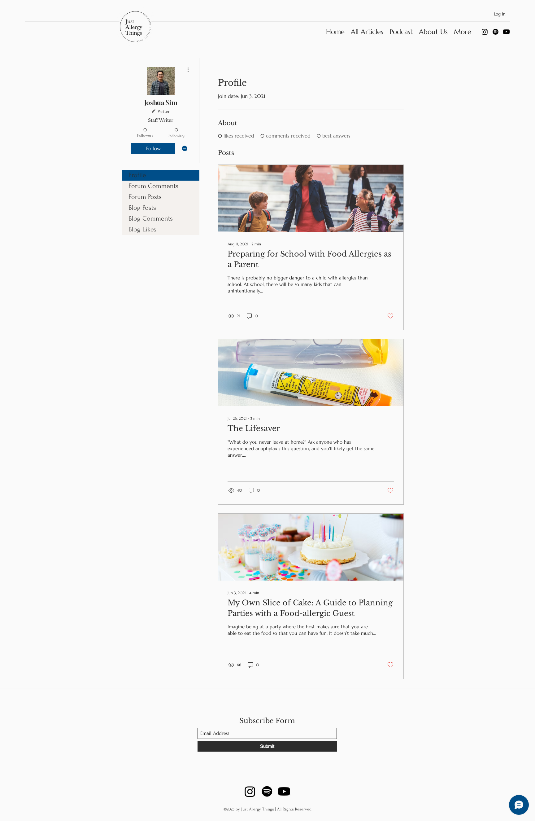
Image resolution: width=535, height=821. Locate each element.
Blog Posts (142, 207)
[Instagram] (485, 32)
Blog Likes (142, 229)
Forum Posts (145, 196)
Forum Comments (153, 186)
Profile (137, 175)
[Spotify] (495, 32)
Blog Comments (150, 218)
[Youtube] (506, 32)
